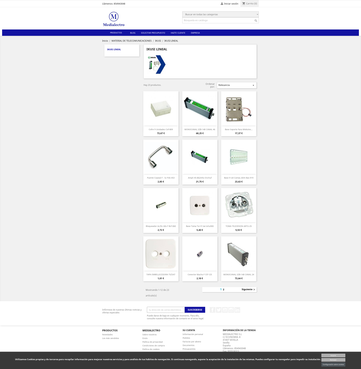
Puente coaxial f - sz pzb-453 (161, 177)
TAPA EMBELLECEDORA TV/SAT (160, 274)
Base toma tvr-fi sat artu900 (200, 226)
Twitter (219, 310)
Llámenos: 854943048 (113, 3)
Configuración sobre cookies (333, 364)
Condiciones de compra (153, 345)
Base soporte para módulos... (239, 129)
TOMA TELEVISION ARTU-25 (239, 226)
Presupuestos (189, 349)
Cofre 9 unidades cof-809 (161, 129)
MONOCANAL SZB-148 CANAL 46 (199, 129)
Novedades (107, 334)
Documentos (188, 345)
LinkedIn (237, 310)
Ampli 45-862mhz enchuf (200, 177)
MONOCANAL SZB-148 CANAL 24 (238, 274)
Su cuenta (189, 330)
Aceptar (333, 355)
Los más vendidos (110, 338)
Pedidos (186, 338)
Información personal (193, 334)
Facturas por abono (192, 341)
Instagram (231, 310)
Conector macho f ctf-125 (200, 274)
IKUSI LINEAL (114, 49)
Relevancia (236, 85)
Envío (145, 338)
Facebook (212, 310)
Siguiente (249, 289)
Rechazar (333, 360)
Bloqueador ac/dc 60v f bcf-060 (161, 226)
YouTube (225, 310)
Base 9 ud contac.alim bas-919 (238, 177)
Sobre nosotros (149, 334)
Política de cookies (151, 349)
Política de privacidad (152, 342)
